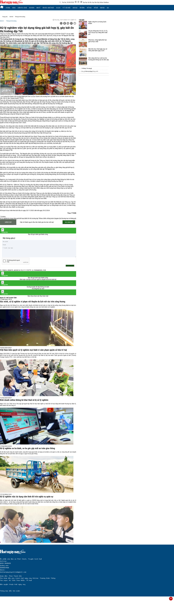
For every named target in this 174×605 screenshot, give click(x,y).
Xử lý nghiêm (4, 218)
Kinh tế (38, 8)
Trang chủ (4, 16)
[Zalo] (68, 23)
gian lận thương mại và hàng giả (66, 218)
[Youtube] (81, 2)
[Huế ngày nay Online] (11, 3)
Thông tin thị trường (20, 16)
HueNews (106, 2)
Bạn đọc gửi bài (87, 2)
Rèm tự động (88, 71)
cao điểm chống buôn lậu (48, 218)
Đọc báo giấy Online (97, 2)
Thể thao (89, 8)
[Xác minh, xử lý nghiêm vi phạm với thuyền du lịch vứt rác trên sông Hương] (36, 327)
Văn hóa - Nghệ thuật (48, 8)
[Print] (61, 23)
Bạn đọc (102, 8)
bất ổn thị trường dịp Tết (33, 218)
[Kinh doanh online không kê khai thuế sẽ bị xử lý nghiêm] (36, 426)
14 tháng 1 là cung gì (86, 68)
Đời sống (82, 8)
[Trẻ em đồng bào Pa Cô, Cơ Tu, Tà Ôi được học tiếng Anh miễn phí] (83, 34)
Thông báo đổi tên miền (10, 591)
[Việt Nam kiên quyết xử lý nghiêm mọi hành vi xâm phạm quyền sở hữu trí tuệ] (36, 377)
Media (13, 8)
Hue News (31, 8)
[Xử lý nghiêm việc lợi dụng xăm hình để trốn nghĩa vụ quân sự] (36, 524)
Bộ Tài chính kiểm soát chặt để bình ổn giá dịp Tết (22, 43)
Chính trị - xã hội (22, 8)
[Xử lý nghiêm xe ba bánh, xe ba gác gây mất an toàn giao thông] (36, 474)
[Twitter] (74, 23)
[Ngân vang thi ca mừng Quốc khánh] (83, 25)
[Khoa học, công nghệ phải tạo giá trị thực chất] (83, 43)
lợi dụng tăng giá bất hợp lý (16, 218)
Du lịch (58, 8)
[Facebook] (78, 2)
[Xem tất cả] (108, 7)
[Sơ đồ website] (76, 2)
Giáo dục (75, 8)
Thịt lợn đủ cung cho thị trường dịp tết (57, 43)
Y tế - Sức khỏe (66, 8)
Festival (8, 8)
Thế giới (96, 8)
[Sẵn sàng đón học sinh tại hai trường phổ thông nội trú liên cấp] (83, 61)
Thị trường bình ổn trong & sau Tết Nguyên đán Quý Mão (22, 39)
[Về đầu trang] (171, 598)
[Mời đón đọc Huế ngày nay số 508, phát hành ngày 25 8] (83, 52)
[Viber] (71, 23)
